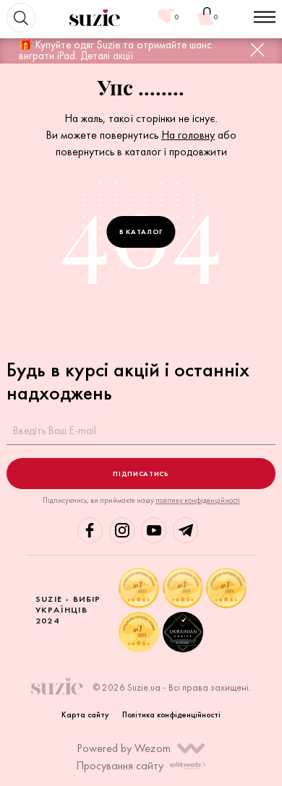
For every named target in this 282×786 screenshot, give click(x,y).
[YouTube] (153, 530)
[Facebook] (90, 530)
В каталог (141, 231)
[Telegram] (185, 530)
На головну (188, 134)
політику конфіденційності (197, 500)
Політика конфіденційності (171, 714)
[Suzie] (95, 17)
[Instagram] (121, 530)
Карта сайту (85, 714)
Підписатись (140, 473)
